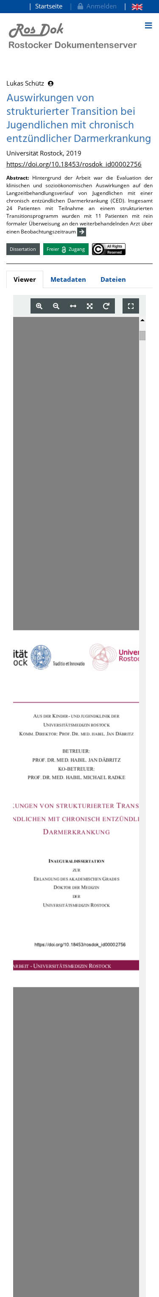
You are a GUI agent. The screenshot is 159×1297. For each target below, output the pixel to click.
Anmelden (100, 6)
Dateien (113, 279)
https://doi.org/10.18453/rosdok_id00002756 (74, 164)
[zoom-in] (39, 306)
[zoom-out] (56, 306)
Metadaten (68, 279)
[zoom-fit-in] (89, 306)
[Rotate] (106, 306)
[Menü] (148, 25)
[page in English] (133, 6)
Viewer (25, 279)
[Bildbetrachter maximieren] (131, 306)
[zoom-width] (73, 306)
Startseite (48, 6)
